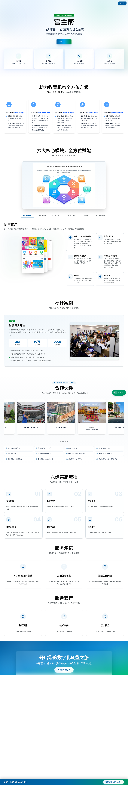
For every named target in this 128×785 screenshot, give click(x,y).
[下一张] (117, 341)
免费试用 (122, 3)
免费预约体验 (63, 670)
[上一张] (72, 341)
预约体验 (63, 42)
